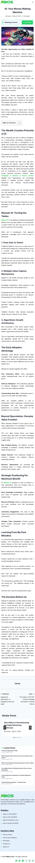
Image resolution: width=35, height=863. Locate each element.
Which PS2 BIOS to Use (10, 820)
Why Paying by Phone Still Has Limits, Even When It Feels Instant (17, 756)
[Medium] (22, 860)
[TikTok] (29, 860)
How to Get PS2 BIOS (10, 817)
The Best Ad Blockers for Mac (10, 750)
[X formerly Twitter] (32, 860)
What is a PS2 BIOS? (10, 814)
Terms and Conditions (10, 837)
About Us (6, 847)
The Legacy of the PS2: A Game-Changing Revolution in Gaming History (26, 699)
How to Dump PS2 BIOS (10, 823)
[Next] (30, 728)
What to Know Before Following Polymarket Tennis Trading (17, 763)
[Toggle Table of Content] (18, 123)
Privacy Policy (7, 834)
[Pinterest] (19, 860)
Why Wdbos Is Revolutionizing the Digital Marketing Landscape (16, 725)
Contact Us (6, 844)
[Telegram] (26, 860)
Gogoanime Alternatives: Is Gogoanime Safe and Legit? (7, 699)
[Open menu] (32, 2)
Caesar (9, 16)
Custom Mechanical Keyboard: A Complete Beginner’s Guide (16, 776)
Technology (26, 16)
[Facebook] (16, 860)
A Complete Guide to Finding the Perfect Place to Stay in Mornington (17, 769)
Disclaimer (6, 840)
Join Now (28, 22)
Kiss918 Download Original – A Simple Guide (14, 782)
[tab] (14, 737)
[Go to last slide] (4, 728)
